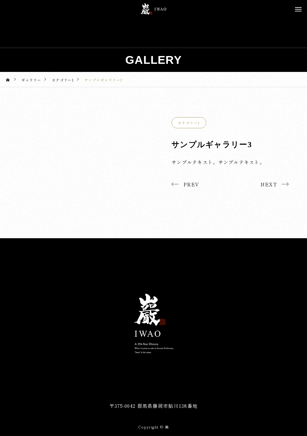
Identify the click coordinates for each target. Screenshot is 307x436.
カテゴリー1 (189, 122)
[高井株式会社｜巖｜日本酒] (153, 8)
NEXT (269, 184)
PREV (191, 184)
